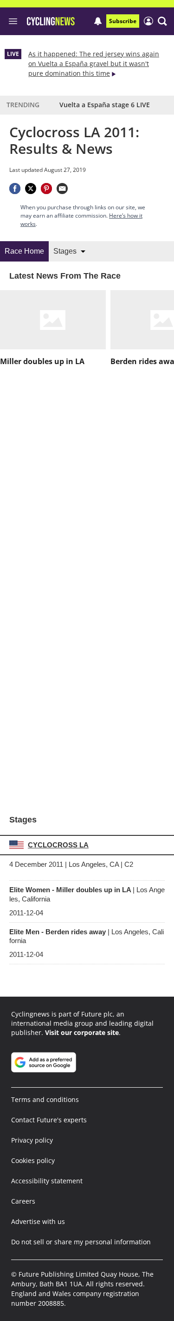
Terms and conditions (45, 1099)
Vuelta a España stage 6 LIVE (104, 104)
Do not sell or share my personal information (81, 1241)
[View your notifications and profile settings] (98, 21)
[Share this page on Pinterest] (46, 188)
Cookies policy (33, 1160)
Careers (23, 1201)
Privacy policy (32, 1140)
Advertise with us (38, 1221)
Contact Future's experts (49, 1119)
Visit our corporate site (82, 1032)
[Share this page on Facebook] (14, 188)
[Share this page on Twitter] (30, 188)
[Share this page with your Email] (62, 188)
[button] (162, 21)
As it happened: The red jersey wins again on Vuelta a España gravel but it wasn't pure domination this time (93, 63)
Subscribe (122, 21)
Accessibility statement (47, 1180)
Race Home (24, 251)
